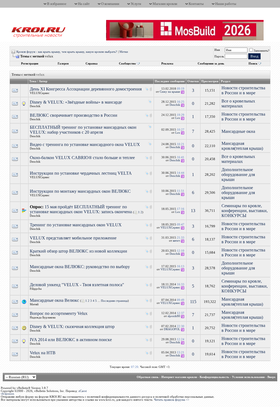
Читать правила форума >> (171, 399)
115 (193, 301)
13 (193, 210)
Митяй (34, 304)
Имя (217, 49)
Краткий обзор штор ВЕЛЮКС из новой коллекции (78, 251)
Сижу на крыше (170, 91)
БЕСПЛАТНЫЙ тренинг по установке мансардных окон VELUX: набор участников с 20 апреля (83, 129)
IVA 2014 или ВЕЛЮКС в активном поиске (71, 339)
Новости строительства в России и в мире (243, 90)
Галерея (63, 63)
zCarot (82, 391)
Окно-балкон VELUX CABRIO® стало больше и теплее (82, 157)
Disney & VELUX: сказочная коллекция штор (72, 326)
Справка (92, 63)
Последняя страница (114, 300)
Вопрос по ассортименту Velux (59, 313)
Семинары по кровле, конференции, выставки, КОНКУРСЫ (244, 210)
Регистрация (29, 63)
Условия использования (248, 377)
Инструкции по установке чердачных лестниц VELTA (81, 173)
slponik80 (174, 316)
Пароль (219, 56)
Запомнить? (261, 50)
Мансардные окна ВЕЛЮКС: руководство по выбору (80, 266)
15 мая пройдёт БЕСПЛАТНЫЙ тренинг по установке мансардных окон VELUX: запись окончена (81, 209)
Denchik (35, 106)
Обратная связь (148, 377)
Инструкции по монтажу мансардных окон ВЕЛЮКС (80, 191)
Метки (123, 51)
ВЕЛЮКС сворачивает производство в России (73, 115)
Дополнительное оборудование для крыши (238, 174)
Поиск (253, 63)
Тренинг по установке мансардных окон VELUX (76, 224)
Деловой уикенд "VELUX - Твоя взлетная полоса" (77, 284)
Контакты (196, 4)
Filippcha (36, 288)
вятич (176, 240)
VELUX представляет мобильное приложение (73, 238)
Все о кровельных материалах (238, 103)
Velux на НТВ (43, 352)
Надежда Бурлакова (43, 317)
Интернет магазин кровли (179, 377)
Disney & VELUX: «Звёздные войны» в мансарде (76, 102)
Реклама (167, 63)
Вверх (271, 377)
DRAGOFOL (172, 329)
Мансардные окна (238, 131)
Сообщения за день (211, 63)
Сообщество (127, 63)
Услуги (136, 4)
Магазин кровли (165, 4)
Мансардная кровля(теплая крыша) (242, 146)
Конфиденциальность (214, 377)
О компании (110, 4)
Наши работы (225, 4)
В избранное (56, 4)
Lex (177, 117)
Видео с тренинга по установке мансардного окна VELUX (85, 144)
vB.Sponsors (7, 394)
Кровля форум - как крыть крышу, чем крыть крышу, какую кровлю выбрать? (66, 51)
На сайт (84, 4)
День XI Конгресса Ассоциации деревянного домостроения (86, 89)
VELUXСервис (39, 93)
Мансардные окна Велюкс (54, 300)
